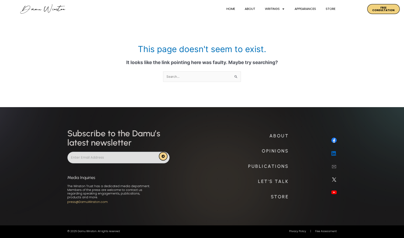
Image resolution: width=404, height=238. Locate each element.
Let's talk (273, 181)
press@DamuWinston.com (87, 202)
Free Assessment (326, 231)
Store (330, 9)
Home (230, 9)
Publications (268, 166)
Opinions (275, 151)
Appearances (305, 9)
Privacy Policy (297, 231)
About (250, 9)
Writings (272, 9)
